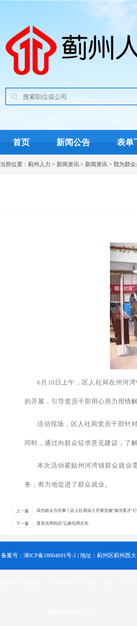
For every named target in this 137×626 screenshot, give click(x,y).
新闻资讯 (68, 164)
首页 (21, 142)
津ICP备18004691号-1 (50, 555)
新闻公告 (73, 142)
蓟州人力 (39, 164)
